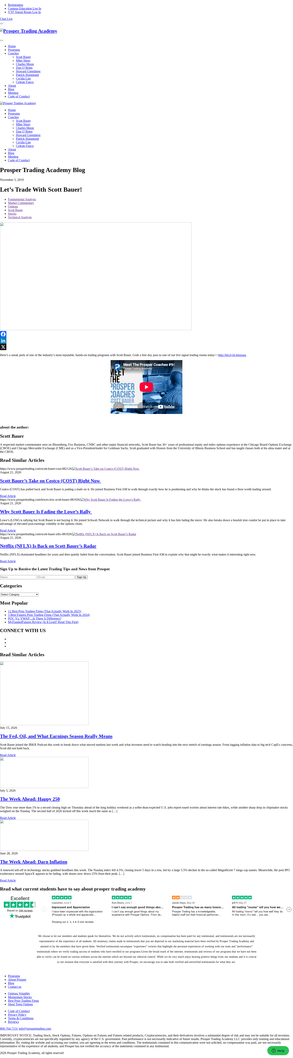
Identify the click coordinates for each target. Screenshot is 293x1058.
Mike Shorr (23, 60)
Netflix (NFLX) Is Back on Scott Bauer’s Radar (48, 546)
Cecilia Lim (23, 78)
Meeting (13, 93)
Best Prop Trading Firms (23, 1000)
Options (13, 206)
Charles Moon (25, 64)
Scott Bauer (23, 57)
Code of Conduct (19, 96)
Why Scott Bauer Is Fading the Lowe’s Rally (46, 511)
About (12, 85)
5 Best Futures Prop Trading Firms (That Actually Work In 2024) (49, 615)
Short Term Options (20, 1004)
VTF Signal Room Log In (24, 12)
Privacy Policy (17, 1014)
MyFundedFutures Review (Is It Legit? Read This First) (43, 622)
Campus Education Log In (24, 8)
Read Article (8, 496)
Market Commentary (21, 203)
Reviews (13, 1022)
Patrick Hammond (27, 75)
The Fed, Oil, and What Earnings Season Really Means (56, 736)
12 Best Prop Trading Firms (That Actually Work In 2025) (44, 611)
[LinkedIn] (146, 340)
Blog (11, 89)
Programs (14, 49)
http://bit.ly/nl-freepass (232, 355)
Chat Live (6, 19)
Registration (15, 5)
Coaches (13, 53)
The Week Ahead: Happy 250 (30, 799)
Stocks (12, 213)
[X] (146, 347)
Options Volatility (19, 993)
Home (12, 46)
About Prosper (17, 979)
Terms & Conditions (20, 1018)
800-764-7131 (9, 1028)
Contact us (14, 986)
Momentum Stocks (20, 997)
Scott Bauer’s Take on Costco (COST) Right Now (50, 480)
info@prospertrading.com (35, 1028)
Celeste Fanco (25, 82)
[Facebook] (146, 334)
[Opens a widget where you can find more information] (278, 1051)
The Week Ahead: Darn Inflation (33, 861)
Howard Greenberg (28, 71)
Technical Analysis (20, 217)
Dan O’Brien (24, 67)
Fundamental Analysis (22, 199)
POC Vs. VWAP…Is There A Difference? (34, 618)
